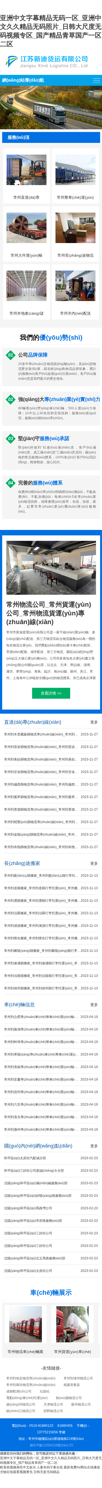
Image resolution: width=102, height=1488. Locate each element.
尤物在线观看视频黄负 (16, 1472)
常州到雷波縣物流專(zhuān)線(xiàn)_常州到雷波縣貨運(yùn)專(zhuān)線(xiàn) (51, 747)
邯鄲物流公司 (53, 1411)
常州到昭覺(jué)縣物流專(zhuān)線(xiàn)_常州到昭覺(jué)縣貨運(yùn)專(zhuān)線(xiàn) (51, 822)
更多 (94, 722)
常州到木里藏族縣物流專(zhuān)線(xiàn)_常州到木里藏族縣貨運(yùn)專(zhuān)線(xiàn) (51, 734)
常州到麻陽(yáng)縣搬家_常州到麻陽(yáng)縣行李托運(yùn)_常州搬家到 (51, 951)
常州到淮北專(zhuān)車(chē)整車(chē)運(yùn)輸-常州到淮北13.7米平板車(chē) (51, 1117)
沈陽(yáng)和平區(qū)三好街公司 (51, 1233)
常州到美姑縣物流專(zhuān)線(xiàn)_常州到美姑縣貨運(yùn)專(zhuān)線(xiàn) (51, 759)
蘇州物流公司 (81, 1404)
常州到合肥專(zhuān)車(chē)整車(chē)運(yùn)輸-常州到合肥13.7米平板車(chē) (51, 1017)
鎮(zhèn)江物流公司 (20, 1411)
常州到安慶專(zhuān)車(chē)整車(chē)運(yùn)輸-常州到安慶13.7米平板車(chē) (51, 1079)
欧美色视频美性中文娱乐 (18, 1467)
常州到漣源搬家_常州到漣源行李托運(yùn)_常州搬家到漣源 (51, 926)
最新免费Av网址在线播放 (82, 1467)
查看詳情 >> (51, 693)
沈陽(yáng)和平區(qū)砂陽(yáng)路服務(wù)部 (51, 1196)
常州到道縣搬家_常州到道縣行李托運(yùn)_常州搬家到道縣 (51, 888)
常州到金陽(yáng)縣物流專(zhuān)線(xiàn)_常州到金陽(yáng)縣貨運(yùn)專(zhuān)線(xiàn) (51, 834)
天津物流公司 (53, 1404)
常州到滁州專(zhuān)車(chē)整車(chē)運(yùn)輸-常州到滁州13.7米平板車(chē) (51, 1129)
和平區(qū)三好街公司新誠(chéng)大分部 (51, 1171)
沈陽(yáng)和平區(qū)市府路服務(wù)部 (51, 1221)
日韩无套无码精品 (46, 1472)
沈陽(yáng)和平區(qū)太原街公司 (51, 1271)
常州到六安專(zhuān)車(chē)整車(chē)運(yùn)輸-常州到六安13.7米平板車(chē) (51, 1104)
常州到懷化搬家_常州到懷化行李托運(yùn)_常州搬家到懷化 (51, 938)
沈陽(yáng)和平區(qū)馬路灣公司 (51, 1208)
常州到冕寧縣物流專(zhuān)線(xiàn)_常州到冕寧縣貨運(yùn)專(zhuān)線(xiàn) (51, 797)
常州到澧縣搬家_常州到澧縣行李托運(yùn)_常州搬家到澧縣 (51, 901)
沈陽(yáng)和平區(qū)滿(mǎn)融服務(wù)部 (51, 1183)
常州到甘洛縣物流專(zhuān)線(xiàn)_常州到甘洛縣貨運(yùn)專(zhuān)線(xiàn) (51, 772)
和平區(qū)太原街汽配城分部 (51, 1158)
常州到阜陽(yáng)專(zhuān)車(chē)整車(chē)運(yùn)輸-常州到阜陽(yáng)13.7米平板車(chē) (51, 1054)
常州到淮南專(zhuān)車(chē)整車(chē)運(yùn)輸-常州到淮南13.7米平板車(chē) (51, 1067)
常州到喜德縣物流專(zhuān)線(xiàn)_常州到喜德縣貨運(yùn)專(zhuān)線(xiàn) (51, 809)
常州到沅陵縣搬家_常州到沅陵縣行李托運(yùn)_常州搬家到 (51, 976)
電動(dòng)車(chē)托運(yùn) (27, 1398)
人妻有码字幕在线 (50, 1467)
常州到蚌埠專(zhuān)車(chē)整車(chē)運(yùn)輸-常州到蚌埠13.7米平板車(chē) (51, 1042)
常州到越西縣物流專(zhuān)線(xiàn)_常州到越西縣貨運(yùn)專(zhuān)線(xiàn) (51, 784)
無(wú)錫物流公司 (69, 1398)
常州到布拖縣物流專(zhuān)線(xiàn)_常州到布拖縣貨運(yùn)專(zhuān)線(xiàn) (51, 847)
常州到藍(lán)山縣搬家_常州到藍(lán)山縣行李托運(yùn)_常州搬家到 (51, 876)
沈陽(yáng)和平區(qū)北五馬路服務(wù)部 (51, 1258)
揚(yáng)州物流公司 (20, 1404)
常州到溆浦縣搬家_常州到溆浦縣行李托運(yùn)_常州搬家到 (51, 963)
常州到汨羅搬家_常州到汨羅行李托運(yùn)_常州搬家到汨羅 (51, 913)
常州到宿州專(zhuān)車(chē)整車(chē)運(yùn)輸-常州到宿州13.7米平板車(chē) (51, 1092)
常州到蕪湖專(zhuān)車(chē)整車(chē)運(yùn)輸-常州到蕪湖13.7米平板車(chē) (51, 1029)
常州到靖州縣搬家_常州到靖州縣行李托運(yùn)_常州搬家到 (51, 988)
